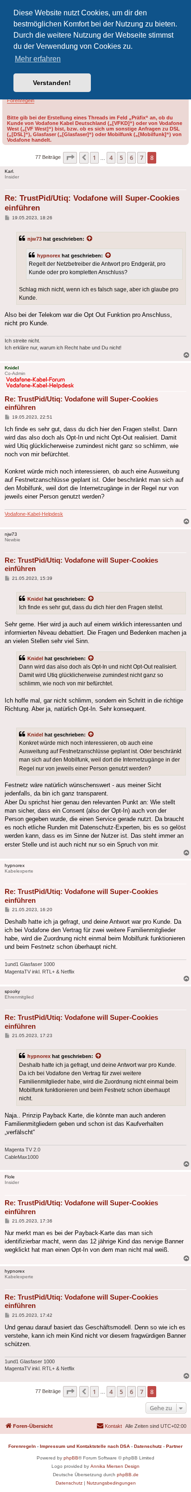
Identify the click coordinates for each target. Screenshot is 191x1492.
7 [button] (141, 157)
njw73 (34, 239)
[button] (70, 157)
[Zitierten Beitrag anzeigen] (90, 239)
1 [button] (94, 157)
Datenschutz (148, 1446)
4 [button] (111, 157)
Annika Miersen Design (115, 1466)
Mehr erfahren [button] (38, 59)
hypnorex (48, 255)
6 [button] (131, 157)
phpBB (71, 1457)
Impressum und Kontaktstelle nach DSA (85, 1446)
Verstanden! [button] (52, 82)
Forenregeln (20, 100)
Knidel (35, 599)
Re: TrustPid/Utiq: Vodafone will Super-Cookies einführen (92, 203)
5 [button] (121, 157)
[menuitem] (109, 1426)
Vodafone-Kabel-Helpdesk (34, 514)
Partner (174, 1446)
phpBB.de (128, 1474)
